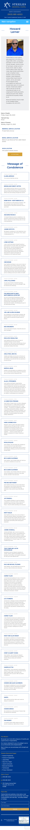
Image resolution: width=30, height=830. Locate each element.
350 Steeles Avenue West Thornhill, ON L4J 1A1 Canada (9, 785)
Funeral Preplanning (7, 756)
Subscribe (15, 809)
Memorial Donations (7, 766)
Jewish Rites (5, 760)
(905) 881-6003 (15, 14)
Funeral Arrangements (8, 758)
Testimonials (5, 768)
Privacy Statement (7, 770)
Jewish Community (7, 764)
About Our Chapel (7, 762)
